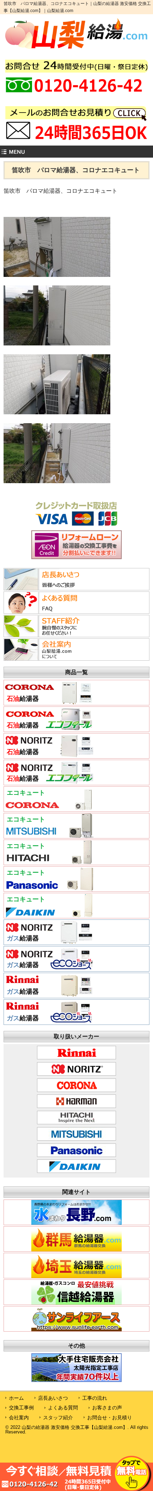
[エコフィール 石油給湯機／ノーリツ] (49, 782)
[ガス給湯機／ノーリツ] (49, 941)
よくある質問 (63, 1407)
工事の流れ (94, 1398)
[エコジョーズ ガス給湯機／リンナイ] (49, 1021)
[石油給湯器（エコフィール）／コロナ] (49, 728)
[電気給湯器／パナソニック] (49, 888)
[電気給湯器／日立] (49, 862)
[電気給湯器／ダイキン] (49, 915)
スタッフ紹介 (58, 1417)
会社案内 (19, 1417)
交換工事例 (21, 1407)
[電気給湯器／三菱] (49, 835)
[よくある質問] (47, 612)
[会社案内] (47, 658)
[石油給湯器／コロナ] (49, 702)
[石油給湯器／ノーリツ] (49, 755)
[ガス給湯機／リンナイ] (49, 995)
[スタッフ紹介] (47, 635)
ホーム (16, 1398)
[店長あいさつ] (47, 588)
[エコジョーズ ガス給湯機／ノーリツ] (49, 968)
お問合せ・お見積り (109, 1417)
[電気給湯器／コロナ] (49, 808)
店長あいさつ (53, 1398)
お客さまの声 (107, 1407)
